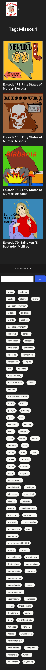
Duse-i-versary (14, 375)
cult (9, 368)
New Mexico (29, 515)
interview (12, 445)
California (12, 334)
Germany (25, 410)
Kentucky (25, 459)
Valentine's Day (25, 620)
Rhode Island (13, 564)
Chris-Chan (12, 347)
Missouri (11, 501)
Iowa (25, 445)
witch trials (13, 661)
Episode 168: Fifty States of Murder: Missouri (22, 139)
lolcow (11, 466)
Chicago (29, 341)
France (23, 403)
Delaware (22, 368)
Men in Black (13, 487)
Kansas (11, 459)
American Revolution (17, 306)
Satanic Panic (14, 571)
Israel (22, 452)
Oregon (11, 550)
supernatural (13, 599)
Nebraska (26, 501)
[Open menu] (18, 9)
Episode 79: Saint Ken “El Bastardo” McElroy (20, 244)
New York (12, 522)
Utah (10, 620)
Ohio (28, 529)
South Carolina (14, 578)
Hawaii (10, 431)
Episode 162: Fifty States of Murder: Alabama (22, 192)
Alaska (10, 299)
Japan (34, 452)
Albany (23, 299)
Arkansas (25, 313)
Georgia (11, 410)
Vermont (26, 627)
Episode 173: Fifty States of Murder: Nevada (22, 86)
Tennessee (30, 599)
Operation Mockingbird (18, 543)
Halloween (12, 424)
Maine (10, 473)
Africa (10, 292)
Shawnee (30, 571)
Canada (26, 334)
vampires (12, 627)
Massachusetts (14, 480)
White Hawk (31, 647)
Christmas (28, 347)
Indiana (35, 438)
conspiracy (13, 361)
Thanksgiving (25, 606)
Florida (11, 403)
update (28, 613)
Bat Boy (24, 320)
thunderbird (13, 613)
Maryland (24, 473)
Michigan (30, 487)
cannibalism (13, 341)
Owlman (24, 550)
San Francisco (32, 564)
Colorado (12, 355)
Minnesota (12, 494)
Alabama (23, 292)
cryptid (27, 361)
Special (29, 585)
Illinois (22, 438)
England (11, 389)
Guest (10, 417)
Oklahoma (12, 536)
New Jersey (13, 515)
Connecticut (28, 355)
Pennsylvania (14, 557)
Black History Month (17, 327)
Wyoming (28, 661)
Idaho (10, 438)
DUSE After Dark (15, 382)
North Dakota (14, 529)
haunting (28, 424)
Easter (31, 382)
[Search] (40, 278)
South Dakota (14, 585)
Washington (26, 634)
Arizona (11, 313)
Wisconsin (12, 655)
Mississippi (29, 494)
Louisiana (24, 466)
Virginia (11, 634)
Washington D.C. (15, 641)
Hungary (24, 431)
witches (26, 655)
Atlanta (11, 320)
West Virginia (13, 647)
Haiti (21, 417)
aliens (35, 299)
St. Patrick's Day (15, 592)
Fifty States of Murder (17, 396)
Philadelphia (31, 557)
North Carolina (29, 522)
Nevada (11, 508)
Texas (10, 606)
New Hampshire (28, 508)
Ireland (11, 452)
